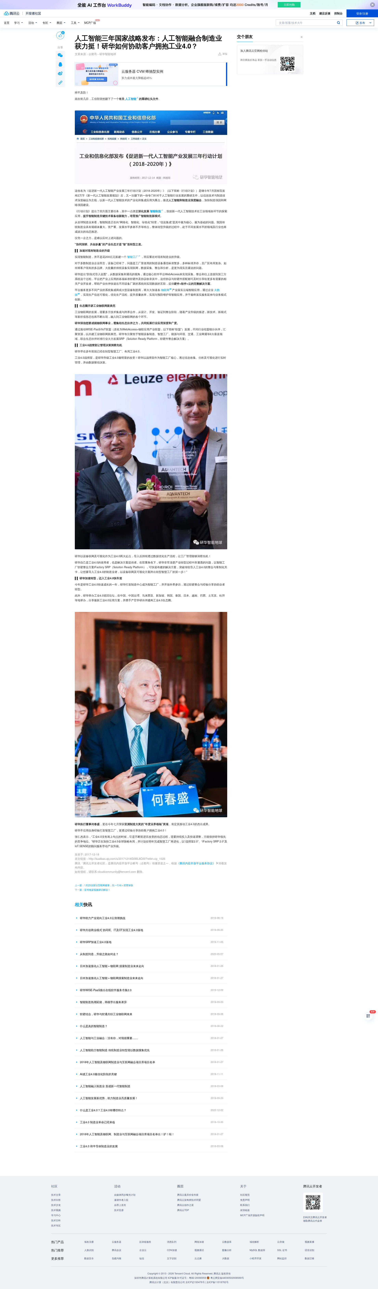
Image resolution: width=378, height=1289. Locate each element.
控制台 (338, 13)
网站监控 (282, 1258)
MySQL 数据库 (257, 1250)
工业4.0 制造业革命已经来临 (97, 1122)
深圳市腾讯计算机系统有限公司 (150, 1277)
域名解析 (254, 1241)
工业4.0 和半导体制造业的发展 (99, 1146)
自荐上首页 (120, 1205)
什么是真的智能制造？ (93, 1026)
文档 (312, 13)
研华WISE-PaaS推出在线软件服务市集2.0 (106, 990)
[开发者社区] (33, 13)
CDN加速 (172, 1250)
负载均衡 (116, 1258)
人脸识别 (89, 1250)
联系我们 (245, 1205)
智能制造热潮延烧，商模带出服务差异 (103, 1002)
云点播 (198, 1258)
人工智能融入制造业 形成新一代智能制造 (105, 1086)
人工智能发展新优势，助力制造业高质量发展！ (109, 1098)
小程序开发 (255, 1258)
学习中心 (56, 1215)
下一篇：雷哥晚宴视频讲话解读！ (92, 889)
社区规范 (245, 1194)
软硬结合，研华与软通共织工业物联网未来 (106, 1014)
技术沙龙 (56, 1205)
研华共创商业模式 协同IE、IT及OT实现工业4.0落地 (111, 930)
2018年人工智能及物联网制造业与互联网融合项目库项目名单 (117, 1062)
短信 (141, 1258)
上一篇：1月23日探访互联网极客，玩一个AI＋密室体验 (104, 885)
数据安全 (89, 1258)
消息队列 (171, 1241)
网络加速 (199, 1241)
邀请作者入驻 (121, 1199)
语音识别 (309, 1250)
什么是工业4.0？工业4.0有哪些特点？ (103, 1110)
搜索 (338, 23)
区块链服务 (145, 1241)
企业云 (142, 1250)
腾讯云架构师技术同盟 (189, 1199)
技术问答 (56, 1199)
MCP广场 (90, 23)
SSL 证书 (282, 1250)
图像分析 (227, 1250)
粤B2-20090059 (198, 1277)
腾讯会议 (116, 1250)
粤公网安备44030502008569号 (227, 1277)
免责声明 (245, 1199)
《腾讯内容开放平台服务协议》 (196, 863)
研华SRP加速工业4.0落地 (95, 942)
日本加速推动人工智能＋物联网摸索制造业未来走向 (111, 978)
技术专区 (56, 1225)
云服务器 (116, 1241)
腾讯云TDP (183, 1210)
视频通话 (199, 1250)
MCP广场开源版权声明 (252, 1215)
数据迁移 (309, 1258)
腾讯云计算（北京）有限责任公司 (167, 1282)
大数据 (225, 1258)
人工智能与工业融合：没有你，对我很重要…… (109, 1038)
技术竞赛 (119, 1210)
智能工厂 (132, 257)
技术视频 (56, 1210)
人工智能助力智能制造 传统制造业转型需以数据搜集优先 (115, 1050)
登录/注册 (362, 13)
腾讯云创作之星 (185, 1205)
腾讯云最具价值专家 (187, 1194)
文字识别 (171, 1258)
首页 (6, 23)
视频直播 (309, 1241)
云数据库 (227, 1241)
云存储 (280, 1241)
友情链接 (245, 1210)
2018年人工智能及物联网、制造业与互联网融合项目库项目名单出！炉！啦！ (127, 1134)
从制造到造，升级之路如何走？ (99, 954)
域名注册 (89, 1241)
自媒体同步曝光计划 (124, 1194)
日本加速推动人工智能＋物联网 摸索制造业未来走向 (112, 966)
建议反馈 (324, 13)
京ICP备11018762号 (218, 1282)
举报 (224, 53)
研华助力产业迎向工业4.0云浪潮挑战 (102, 918)
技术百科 (56, 1220)
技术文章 (56, 1194)
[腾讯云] (11, 13)
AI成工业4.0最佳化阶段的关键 (98, 1074)
